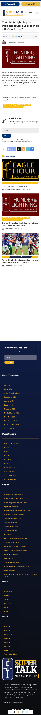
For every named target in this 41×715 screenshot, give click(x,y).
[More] (22, 36)
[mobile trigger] (31, 13)
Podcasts (20, 104)
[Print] (19, 36)
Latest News (26, 256)
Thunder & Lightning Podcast (13, 106)
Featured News (15, 256)
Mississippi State (9, 104)
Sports (27, 104)
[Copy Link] (16, 36)
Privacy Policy (13, 141)
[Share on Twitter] (9, 36)
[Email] (13, 36)
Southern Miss (25, 183)
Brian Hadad (12, 42)
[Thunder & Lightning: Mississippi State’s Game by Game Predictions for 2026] (20, 204)
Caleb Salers (8, 265)
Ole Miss (5, 256)
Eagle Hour (6, 183)
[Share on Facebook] (6, 36)
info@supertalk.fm (17, 702)
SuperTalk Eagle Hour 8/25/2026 (14, 186)
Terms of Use (20, 139)
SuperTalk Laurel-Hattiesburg (13, 189)
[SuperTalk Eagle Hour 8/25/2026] (20, 170)
